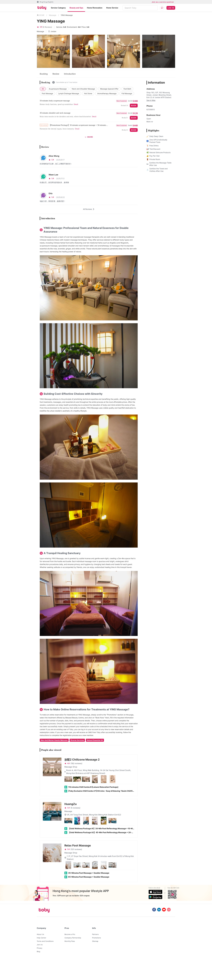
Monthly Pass (70, 941)
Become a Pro (70, 934)
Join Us (40, 945)
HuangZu (70, 804)
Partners (95, 934)
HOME (41, 15)
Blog (38, 951)
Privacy (39, 948)
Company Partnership (73, 938)
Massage (52, 15)
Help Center (41, 938)
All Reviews (87, 209)
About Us (40, 934)
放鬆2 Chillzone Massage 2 (82, 759)
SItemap (95, 941)
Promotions (96, 938)
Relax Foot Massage (77, 845)
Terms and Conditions (45, 941)
